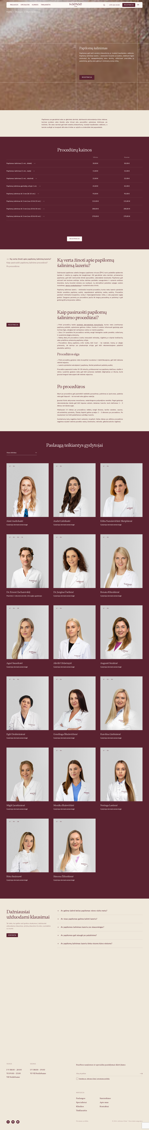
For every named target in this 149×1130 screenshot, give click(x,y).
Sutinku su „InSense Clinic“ (88, 1079)
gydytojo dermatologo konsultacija (90, 325)
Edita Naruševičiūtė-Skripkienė (116, 521)
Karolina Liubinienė (110, 734)
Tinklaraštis (46, 5)
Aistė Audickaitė (14, 521)
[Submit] (141, 1073)
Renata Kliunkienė (109, 592)
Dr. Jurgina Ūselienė (63, 592)
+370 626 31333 (114, 5)
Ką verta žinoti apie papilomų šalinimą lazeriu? (30, 259)
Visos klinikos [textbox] (11, 453)
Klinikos (35, 5)
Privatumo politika (82, 1121)
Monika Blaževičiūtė (63, 805)
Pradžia (9, 12)
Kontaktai (12, 935)
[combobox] (21, 452)
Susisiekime (74, 1037)
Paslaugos (14, 5)
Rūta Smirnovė (14, 876)
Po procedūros (12, 266)
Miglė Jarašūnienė (15, 805)
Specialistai (25, 5)
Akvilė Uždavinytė (62, 663)
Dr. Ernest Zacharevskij (18, 592)
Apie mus (104, 1102)
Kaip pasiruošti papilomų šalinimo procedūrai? (27, 263)
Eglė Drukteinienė (15, 734)
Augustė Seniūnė (109, 663)
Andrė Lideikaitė (61, 521)
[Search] (104, 5)
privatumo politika (103, 1079)
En (138, 5)
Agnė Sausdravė (14, 663)
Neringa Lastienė (108, 805)
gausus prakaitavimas (73, 285)
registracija (129, 5)
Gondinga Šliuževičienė (65, 734)
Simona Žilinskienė (63, 876)
